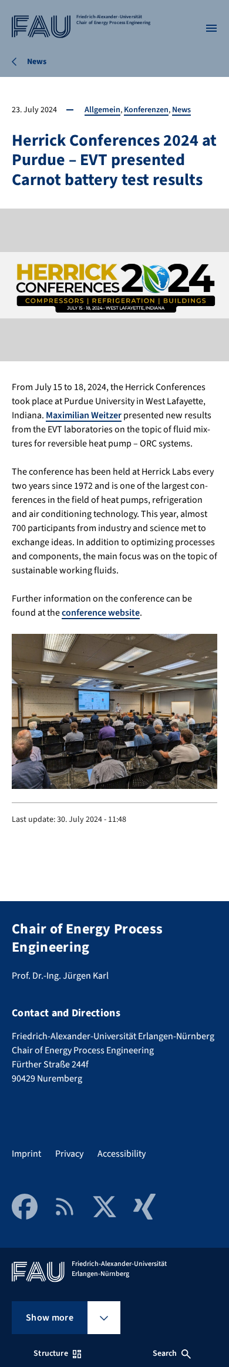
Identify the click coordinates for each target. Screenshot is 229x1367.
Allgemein (102, 110)
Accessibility (121, 1153)
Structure (50, 1353)
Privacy (69, 1153)
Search (165, 1353)
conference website (101, 612)
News (181, 110)
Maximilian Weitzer (84, 415)
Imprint (26, 1153)
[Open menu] (211, 28)
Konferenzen (146, 110)
